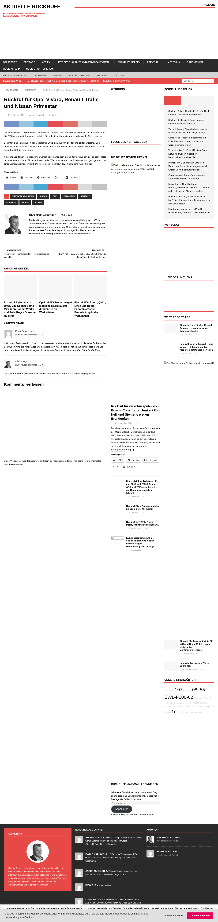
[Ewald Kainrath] (79, 858)
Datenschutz (195, 62)
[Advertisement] (145, 33)
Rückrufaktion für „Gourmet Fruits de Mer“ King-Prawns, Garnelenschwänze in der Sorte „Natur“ (189, 200)
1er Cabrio (198, 713)
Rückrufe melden (129, 62)
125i (180, 713)
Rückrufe (53, 115)
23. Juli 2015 (187, 353)
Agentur (152, 62)
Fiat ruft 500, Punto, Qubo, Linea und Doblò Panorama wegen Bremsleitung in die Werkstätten (90, 309)
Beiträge (29, 62)
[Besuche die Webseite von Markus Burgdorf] (5, 239)
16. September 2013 (122, 423)
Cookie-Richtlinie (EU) (40, 69)
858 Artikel (66, 215)
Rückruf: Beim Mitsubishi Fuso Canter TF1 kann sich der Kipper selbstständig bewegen (196, 347)
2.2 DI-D (204, 698)
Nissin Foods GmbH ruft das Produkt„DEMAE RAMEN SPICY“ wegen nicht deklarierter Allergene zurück (188, 187)
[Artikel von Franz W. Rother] (150, 855)
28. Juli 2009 (133, 512)
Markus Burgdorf (36, 115)
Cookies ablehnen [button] (173, 915)
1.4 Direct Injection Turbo (183, 703)
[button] (38, 917)
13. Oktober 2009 (16, 115)
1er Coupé (206, 707)
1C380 (196, 703)
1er (174, 711)
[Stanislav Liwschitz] (79, 841)
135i (199, 707)
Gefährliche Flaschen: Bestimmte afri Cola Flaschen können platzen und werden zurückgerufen (187, 141)
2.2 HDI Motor (188, 713)
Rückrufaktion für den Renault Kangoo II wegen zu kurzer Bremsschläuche (196, 328)
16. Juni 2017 (133, 496)
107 (178, 689)
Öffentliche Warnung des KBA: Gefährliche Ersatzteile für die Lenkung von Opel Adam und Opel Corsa (112, 857)
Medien (45, 62)
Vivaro (38, 202)
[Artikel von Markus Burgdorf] (150, 841)
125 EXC (170, 691)
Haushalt (57, 75)
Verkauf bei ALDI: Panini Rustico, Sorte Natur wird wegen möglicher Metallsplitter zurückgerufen (187, 154)
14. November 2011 (189, 669)
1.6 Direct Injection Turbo (186, 707)
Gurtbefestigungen (23, 196)
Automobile (40, 75)
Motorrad (102, 75)
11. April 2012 (187, 653)
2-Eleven (197, 698)
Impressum (173, 62)
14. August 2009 (134, 550)
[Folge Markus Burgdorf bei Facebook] (9, 239)
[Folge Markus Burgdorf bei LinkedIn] (14, 239)
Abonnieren (121, 809)
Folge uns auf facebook (129, 142)
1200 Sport (187, 691)
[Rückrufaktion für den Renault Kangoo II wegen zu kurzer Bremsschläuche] (170, 328)
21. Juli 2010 (187, 334)
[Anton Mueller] (79, 875)
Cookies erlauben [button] (200, 915)
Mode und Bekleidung (79, 75)
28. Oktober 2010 (135, 528)
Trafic (25, 202)
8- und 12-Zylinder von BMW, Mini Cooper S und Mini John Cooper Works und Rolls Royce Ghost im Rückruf (20, 309)
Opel (55, 196)
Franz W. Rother (167, 851)
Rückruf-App (11, 69)
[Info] (79, 889)
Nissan (43, 196)
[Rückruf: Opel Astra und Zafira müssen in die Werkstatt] (117, 509)
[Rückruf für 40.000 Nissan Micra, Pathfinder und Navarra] (117, 524)
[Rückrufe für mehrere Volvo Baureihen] (170, 666)
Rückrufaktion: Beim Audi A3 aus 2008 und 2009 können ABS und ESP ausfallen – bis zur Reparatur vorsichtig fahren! (142, 487)
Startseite (10, 62)
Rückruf (11, 202)
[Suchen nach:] (198, 81)
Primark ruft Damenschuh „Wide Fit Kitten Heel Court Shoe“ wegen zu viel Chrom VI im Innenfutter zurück (187, 166)
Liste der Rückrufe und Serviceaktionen (83, 62)
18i (165, 691)
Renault (85, 196)
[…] (132, 449)
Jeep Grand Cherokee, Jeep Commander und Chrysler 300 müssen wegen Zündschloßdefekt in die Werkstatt (113, 840)
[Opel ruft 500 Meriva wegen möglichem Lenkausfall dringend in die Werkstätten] (55, 287)
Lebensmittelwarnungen (15, 75)
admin (18, 361)
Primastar (69, 196)
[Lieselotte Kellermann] (79, 903)
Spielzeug (119, 75)
